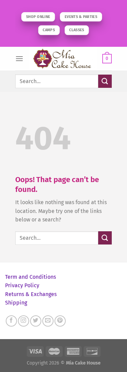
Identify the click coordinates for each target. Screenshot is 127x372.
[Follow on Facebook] (11, 321)
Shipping (16, 302)
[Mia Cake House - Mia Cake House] (63, 58)
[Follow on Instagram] (23, 321)
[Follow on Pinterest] (60, 321)
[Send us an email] (48, 321)
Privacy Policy (22, 285)
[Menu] (19, 58)
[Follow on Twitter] (35, 321)
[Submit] (105, 81)
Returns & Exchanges (31, 294)
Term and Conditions (30, 277)
